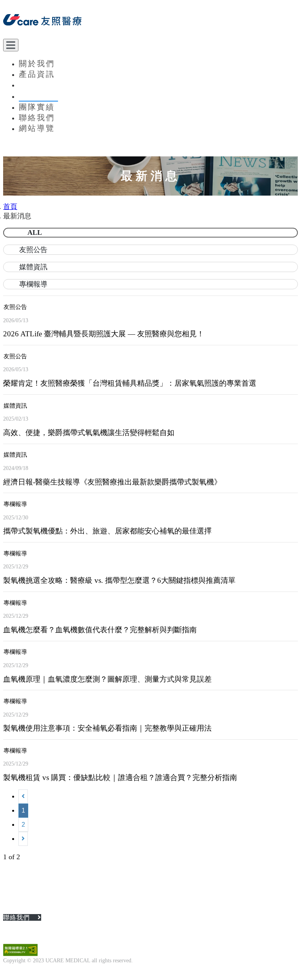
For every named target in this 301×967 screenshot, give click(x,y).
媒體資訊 (33, 267)
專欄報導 (33, 284)
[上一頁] (23, 796)
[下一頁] (23, 839)
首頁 (10, 206)
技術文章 (37, 84)
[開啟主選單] (10, 45)
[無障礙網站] (20, 954)
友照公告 (33, 250)
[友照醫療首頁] (150, 21)
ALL (34, 232)
